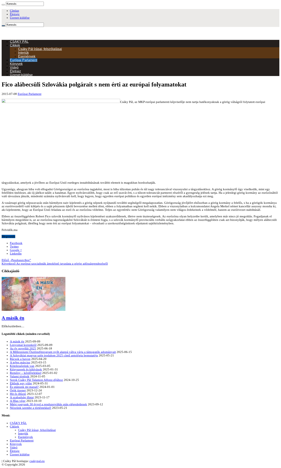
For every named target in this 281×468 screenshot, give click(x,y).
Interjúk (23, 52)
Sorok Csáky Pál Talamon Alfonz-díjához (36, 380)
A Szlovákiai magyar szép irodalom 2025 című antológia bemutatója (54, 355)
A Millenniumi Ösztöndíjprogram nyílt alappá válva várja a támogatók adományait (63, 352)
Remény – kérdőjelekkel (25, 373)
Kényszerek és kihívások (26, 369)
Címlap (14, 10)
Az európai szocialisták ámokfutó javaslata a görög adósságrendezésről (55, 263)
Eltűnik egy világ (21, 383)
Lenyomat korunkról (23, 345)
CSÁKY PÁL (19, 41)
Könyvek (16, 64)
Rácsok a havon (20, 359)
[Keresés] (3, 4)
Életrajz (15, 14)
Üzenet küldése (20, 17)
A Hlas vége (18, 400)
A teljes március (20, 362)
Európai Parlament (23, 60)
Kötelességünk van (22, 366)
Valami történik (19, 376)
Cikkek (15, 45)
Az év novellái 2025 (23, 348)
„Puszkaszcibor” (16, 260)
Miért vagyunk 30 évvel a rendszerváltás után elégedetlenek (48, 404)
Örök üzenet (18, 390)
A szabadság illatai (22, 397)
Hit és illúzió (18, 393)
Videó (14, 67)
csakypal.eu (37, 461)
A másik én (13, 317)
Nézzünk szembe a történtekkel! (30, 407)
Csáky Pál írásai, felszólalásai (40, 49)
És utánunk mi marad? (24, 386)
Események (26, 56)
